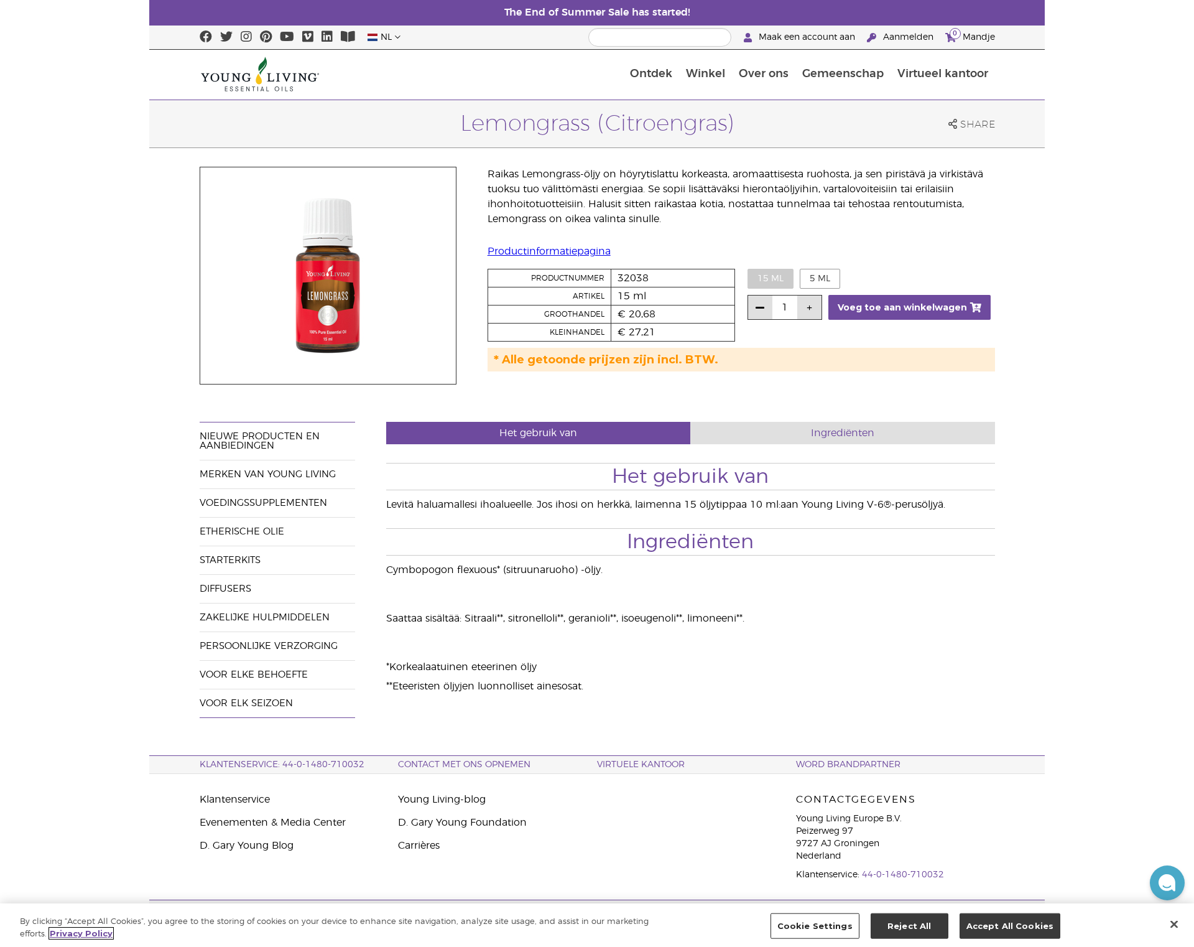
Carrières (419, 846)
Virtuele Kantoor (641, 764)
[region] (597, 925)
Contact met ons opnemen (464, 764)
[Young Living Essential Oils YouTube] (287, 37)
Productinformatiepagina (549, 251)
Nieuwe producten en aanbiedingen (260, 441)
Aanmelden (908, 37)
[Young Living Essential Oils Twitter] (226, 37)
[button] (1167, 882)
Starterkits (230, 560)
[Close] (1174, 924)
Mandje (974, 35)
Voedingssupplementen (263, 503)
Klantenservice (235, 800)
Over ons (764, 74)
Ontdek (651, 74)
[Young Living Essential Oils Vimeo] (307, 37)
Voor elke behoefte (254, 674)
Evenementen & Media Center (273, 823)
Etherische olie (242, 531)
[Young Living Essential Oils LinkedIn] (327, 37)
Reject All (909, 926)
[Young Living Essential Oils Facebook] (206, 37)
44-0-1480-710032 (903, 874)
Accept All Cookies (1009, 926)
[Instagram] (246, 37)
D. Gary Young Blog (247, 846)
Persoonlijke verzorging (269, 646)
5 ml (820, 278)
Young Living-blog (442, 800)
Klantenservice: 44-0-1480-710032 (282, 764)
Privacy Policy (81, 933)
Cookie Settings (815, 926)
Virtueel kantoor (942, 74)
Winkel (705, 74)
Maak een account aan (807, 37)
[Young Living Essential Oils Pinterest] (266, 37)
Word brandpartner (848, 764)
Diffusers (225, 589)
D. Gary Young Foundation (462, 823)
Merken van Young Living (268, 474)
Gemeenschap (843, 74)
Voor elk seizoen (246, 703)
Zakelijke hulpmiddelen (265, 617)
